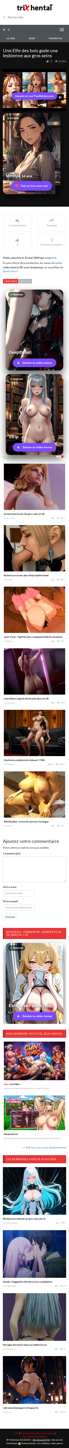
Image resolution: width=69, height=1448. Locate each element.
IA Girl (11, 38)
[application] (34, 90)
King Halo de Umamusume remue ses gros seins (27, 637)
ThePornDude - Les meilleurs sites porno (42, 1443)
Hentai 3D (25, 281)
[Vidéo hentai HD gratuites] (34, 7)
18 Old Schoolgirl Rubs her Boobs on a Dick (25, 760)
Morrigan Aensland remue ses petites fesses (25, 1345)
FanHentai (55, 38)
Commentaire (12, 853)
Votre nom (9, 887)
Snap (32, 38)
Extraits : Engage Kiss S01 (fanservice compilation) (27, 1281)
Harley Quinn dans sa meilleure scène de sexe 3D (28, 514)
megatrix (51, 257)
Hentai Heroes (11, 1134)
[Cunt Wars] (34, 1061)
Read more (9, 271)
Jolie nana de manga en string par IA (20, 1408)
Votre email (10, 901)
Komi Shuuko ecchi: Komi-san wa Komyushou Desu (29, 698)
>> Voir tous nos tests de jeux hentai (44, 1147)
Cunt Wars (12, 1084)
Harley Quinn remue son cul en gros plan (24, 821)
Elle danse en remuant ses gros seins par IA (24, 1218)
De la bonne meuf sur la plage (18, 575)
